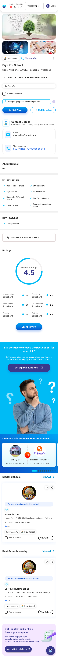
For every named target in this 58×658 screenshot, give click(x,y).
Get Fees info (10, 86)
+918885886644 (36, 149)
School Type (33, 6)
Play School (29, 532)
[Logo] (4, 6)
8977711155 (19, 149)
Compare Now (29, 454)
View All (47, 477)
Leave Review (29, 327)
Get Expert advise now (26, 367)
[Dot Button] (34, 471)
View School (45, 538)
